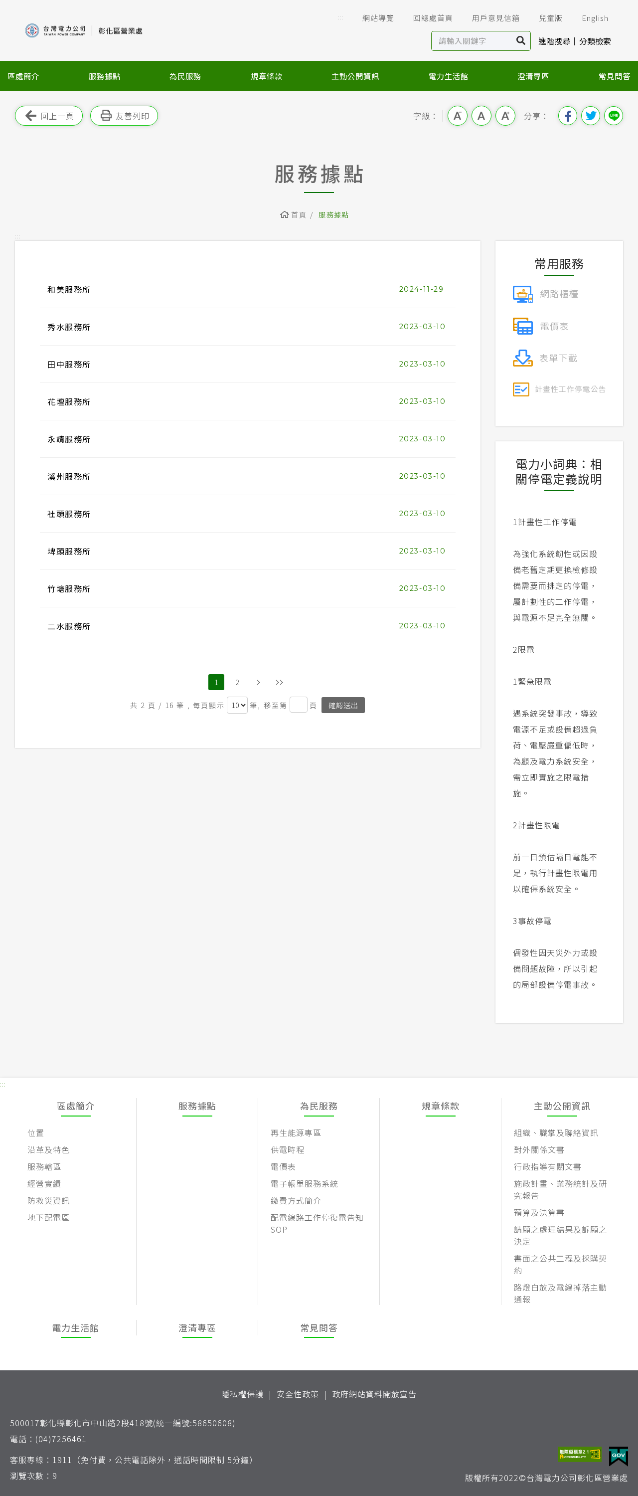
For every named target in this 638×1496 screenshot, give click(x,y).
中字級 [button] (481, 116)
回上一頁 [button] (57, 116)
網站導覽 (378, 17)
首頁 (299, 214)
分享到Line (613, 115)
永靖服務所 (69, 439)
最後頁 (279, 682)
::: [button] (340, 16)
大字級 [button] (505, 116)
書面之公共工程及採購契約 (560, 1264)
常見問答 (615, 75)
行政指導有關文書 (548, 1166)
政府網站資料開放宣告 (374, 1394)
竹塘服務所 (69, 588)
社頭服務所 (69, 514)
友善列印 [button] (133, 116)
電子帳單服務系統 (304, 1183)
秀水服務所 (69, 327)
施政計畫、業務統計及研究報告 (560, 1189)
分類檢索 (595, 41)
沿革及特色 (48, 1149)
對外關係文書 (539, 1149)
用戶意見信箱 (496, 17)
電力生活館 (449, 75)
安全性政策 (298, 1394)
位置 (35, 1132)
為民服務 (185, 75)
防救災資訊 (48, 1200)
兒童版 (551, 17)
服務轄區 (44, 1166)
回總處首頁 (433, 17)
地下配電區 (48, 1217)
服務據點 (105, 75)
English (595, 17)
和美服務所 (69, 289)
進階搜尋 (554, 41)
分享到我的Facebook (567, 115)
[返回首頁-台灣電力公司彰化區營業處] (84, 29)
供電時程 (288, 1149)
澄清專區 (533, 75)
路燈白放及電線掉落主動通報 (560, 1293)
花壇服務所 (69, 401)
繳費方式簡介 (296, 1200)
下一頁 (258, 682)
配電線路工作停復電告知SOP (317, 1223)
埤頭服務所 (69, 551)
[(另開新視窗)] (545, 292)
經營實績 (44, 1183)
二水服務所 (69, 626)
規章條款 (267, 75)
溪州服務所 (69, 476)
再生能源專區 (296, 1132)
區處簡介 (23, 75)
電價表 (283, 1166)
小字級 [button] (458, 116)
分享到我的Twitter (590, 115)
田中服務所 (69, 364)
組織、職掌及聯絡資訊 (556, 1132)
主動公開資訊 (355, 75)
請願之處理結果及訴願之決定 (560, 1235)
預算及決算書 (539, 1212)
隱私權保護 (242, 1394)
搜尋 (521, 40)
